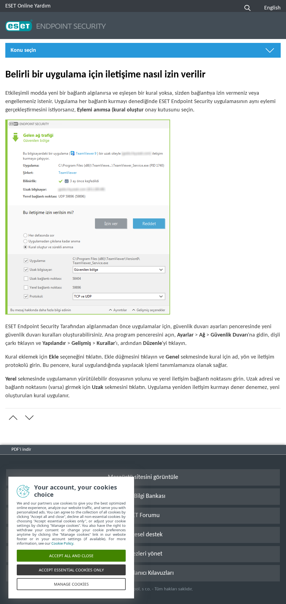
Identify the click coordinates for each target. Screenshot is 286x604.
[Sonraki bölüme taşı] (28, 417)
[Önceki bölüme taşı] (12, 417)
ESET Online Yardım (28, 6)
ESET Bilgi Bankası (143, 496)
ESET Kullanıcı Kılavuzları (143, 573)
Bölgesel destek (143, 535)
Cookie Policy (62, 543)
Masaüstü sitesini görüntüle (143, 477)
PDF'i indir (21, 449)
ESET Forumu (143, 515)
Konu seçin (23, 50)
